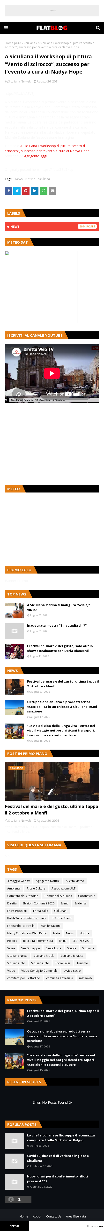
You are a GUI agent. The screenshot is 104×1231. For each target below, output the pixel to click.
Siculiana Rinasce (71, 956)
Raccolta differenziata (38, 941)
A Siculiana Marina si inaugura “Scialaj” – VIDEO (59, 607)
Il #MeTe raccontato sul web (26, 918)
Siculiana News (17, 956)
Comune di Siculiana (58, 896)
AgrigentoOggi (35, 156)
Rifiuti (63, 941)
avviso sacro (72, 971)
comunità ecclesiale (59, 978)
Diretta (12, 903)
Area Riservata (76, 1216)
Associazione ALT (63, 888)
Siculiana (29, 43)
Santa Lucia (53, 948)
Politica (12, 941)
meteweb (85, 978)
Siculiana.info (40, 963)
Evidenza (80, 903)
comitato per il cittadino (23, 978)
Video (11, 971)
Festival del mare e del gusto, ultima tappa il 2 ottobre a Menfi (63, 683)
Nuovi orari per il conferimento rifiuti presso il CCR (57, 1178)
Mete (56, 933)
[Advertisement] (52, 444)
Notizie (30, 179)
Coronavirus (86, 896)
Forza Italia (40, 911)
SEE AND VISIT (82, 941)
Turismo (82, 963)
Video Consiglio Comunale (39, 971)
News (18, 179)
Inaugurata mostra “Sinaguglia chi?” (57, 625)
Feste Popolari (17, 911)
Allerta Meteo (75, 881)
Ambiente (14, 888)
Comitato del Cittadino (22, 896)
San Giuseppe (30, 948)
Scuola (71, 948)
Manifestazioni (50, 926)
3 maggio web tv (18, 881)
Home (24, 1216)
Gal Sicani (60, 911)
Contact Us (53, 1216)
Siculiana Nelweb (19, 81)
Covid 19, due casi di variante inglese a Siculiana (58, 1158)
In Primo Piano (62, 918)
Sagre (11, 948)
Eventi (64, 903)
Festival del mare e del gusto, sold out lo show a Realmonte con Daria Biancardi (60, 648)
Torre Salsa (63, 963)
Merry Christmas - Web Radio (27, 933)
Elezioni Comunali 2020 (38, 903)
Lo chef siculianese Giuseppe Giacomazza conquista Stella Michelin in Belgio (61, 1137)
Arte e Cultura (36, 888)
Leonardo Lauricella (21, 926)
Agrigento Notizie (48, 881)
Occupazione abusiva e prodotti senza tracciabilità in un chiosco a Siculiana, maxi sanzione (62, 706)
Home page (13, 43)
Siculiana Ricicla (43, 956)
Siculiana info (16, 963)
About (37, 1216)
